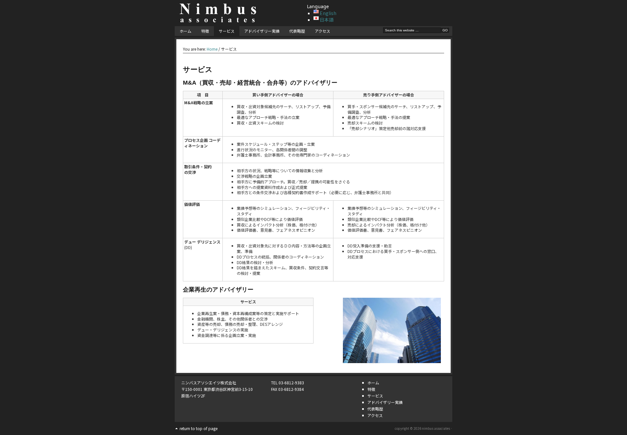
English (328, 13)
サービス (226, 31)
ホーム (185, 31)
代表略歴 (297, 31)
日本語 (326, 19)
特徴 (205, 31)
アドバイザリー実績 (262, 31)
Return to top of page (198, 428)
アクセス (322, 31)
